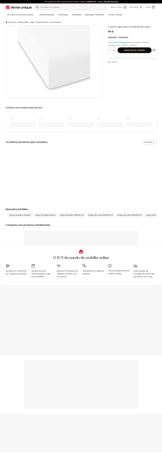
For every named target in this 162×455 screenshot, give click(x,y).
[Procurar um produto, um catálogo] (37, 7)
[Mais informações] (136, 45)
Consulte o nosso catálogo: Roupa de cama (24, 107)
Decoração (13, 22)
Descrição (112, 37)
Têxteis (32, 22)
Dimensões (123, 37)
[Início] (6, 22)
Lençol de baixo (55, 22)
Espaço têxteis (23, 22)
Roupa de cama (42, 22)
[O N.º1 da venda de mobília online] (19, 7)
